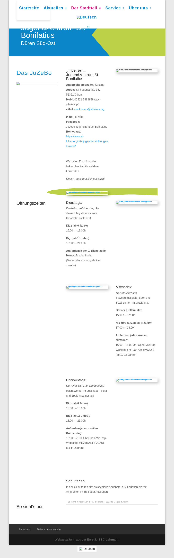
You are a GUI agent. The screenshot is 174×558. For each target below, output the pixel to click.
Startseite (29, 8)
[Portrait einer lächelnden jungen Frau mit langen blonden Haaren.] (87, 191)
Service (113, 8)
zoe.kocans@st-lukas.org (89, 109)
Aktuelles (53, 8)
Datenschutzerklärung (49, 529)
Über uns (138, 8)
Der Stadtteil (84, 8)
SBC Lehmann (108, 539)
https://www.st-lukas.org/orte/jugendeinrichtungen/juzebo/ (87, 141)
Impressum (25, 529)
